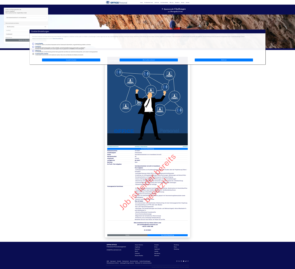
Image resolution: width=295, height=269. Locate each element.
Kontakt (187, 2)
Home (141, 2)
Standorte (177, 2)
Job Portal (156, 2)
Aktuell (182, 2)
